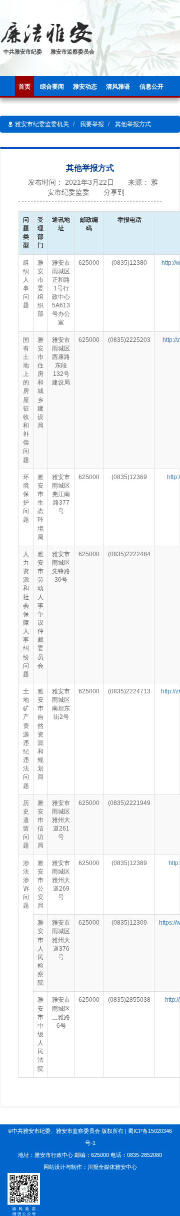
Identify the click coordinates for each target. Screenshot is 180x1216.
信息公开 (152, 86)
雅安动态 (85, 86)
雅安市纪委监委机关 (41, 124)
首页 (24, 86)
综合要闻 (52, 86)
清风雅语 (118, 86)
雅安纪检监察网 (86, 33)
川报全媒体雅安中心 (112, 1167)
